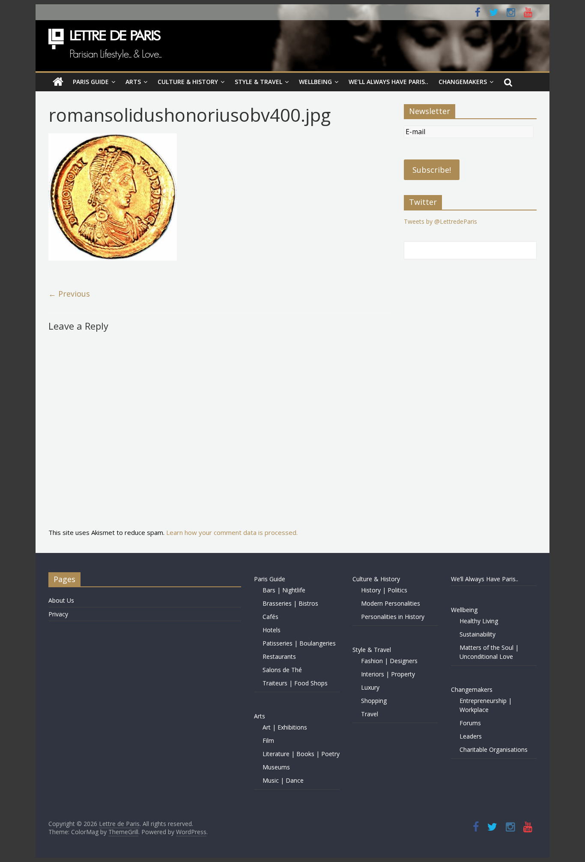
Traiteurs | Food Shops (295, 683)
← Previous (69, 293)
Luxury (370, 687)
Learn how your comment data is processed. (232, 532)
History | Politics (384, 590)
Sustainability (477, 634)
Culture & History (188, 82)
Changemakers (463, 82)
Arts (133, 82)
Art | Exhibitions (285, 727)
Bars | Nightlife (284, 590)
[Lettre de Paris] (58, 82)
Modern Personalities (390, 603)
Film (268, 740)
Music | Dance (283, 780)
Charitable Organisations (494, 749)
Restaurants (279, 656)
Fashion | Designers (389, 661)
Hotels (272, 630)
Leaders (471, 736)
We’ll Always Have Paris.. (388, 82)
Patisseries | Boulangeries (299, 643)
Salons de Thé (282, 670)
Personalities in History (392, 617)
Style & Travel (258, 82)
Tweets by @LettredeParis (440, 221)
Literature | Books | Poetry (301, 754)
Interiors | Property (388, 674)
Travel (369, 714)
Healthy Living (479, 621)
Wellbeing (315, 82)
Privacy (58, 614)
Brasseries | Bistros (290, 603)
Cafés (270, 617)
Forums (470, 723)
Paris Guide (91, 82)
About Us (61, 600)
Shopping (374, 701)
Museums (276, 767)
